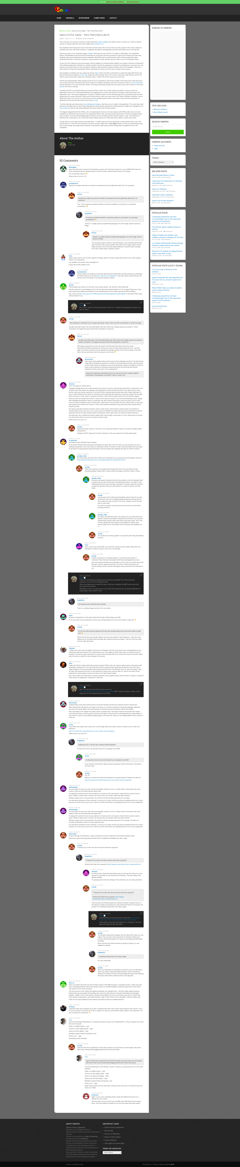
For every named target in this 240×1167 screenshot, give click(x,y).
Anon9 (71, 285)
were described (138, 82)
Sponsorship (84, 18)
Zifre (70, 663)
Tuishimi (72, 648)
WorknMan (72, 167)
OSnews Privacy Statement (75, 1127)
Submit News (99, 18)
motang (71, 1007)
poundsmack (73, 183)
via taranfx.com (99, 44)
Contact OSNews (110, 1140)
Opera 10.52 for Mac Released (162, 201)
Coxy (86, 545)
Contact (113, 18)
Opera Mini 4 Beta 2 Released (162, 195)
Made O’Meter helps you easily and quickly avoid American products (167, 289)
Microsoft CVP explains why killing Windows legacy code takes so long (167, 252)
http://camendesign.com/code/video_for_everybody (97, 691)
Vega (96, 73)
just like (62, 86)
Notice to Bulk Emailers (112, 1137)
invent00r (95, 1095)
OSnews (68, 1164)
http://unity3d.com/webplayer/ (106, 276)
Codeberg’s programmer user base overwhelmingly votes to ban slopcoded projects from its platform (166, 219)
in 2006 (95, 100)
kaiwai (79, 194)
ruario (71, 725)
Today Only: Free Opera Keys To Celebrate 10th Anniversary (167, 182)
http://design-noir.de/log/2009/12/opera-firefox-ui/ (124, 864)
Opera (68, 31)
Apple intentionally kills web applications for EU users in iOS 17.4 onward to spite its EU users (167, 280)
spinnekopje (73, 787)
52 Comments (89, 38)
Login (156, 148)
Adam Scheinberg (91, 1136)
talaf (70, 615)
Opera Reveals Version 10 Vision (163, 175)
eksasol (71, 384)
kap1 (70, 256)
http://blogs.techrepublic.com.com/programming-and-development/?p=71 (101, 460)
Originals (70, 18)
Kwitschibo (73, 834)
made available (103, 42)
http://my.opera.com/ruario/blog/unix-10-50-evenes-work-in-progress (91, 731)
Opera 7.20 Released (159, 189)
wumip (71, 319)
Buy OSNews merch (161, 112)
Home (59, 18)
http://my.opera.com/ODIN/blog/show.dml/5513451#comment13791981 (102, 294)
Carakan (90, 53)
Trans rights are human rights (114, 1143)
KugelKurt (88, 213)
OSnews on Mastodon (112, 1134)
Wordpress (84, 1139)
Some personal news (159, 306)
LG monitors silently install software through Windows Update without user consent (167, 244)
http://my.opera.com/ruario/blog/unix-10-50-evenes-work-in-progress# (108, 780)
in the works (83, 75)
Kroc (62, 38)
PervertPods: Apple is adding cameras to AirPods (166, 228)
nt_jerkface (73, 440)
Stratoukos (89, 359)
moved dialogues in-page (91, 104)
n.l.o (70, 1020)
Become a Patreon (160, 109)
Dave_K (71, 983)
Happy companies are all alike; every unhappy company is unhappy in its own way (167, 236)
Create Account (159, 146)
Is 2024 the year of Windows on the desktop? (164, 271)
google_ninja (82, 456)
